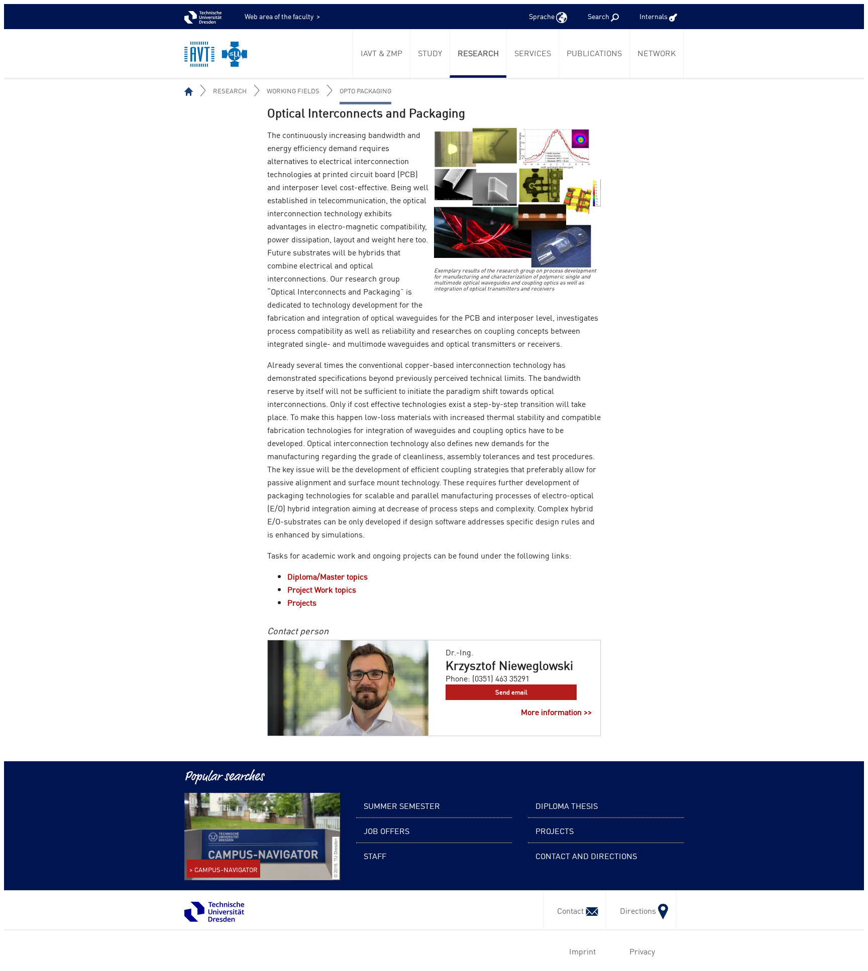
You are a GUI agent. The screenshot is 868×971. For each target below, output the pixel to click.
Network (656, 52)
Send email (511, 692)
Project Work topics (321, 589)
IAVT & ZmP (381, 52)
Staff (375, 855)
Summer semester (402, 805)
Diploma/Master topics (327, 576)
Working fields (293, 90)
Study (430, 52)
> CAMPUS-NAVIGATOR (223, 869)
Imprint (580, 950)
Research (478, 52)
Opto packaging (365, 90)
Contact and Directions (586, 855)
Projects (301, 602)
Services (532, 52)
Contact (568, 910)
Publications (594, 52)
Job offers (386, 830)
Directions (636, 910)
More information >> (556, 711)
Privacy (640, 950)
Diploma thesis (566, 805)
